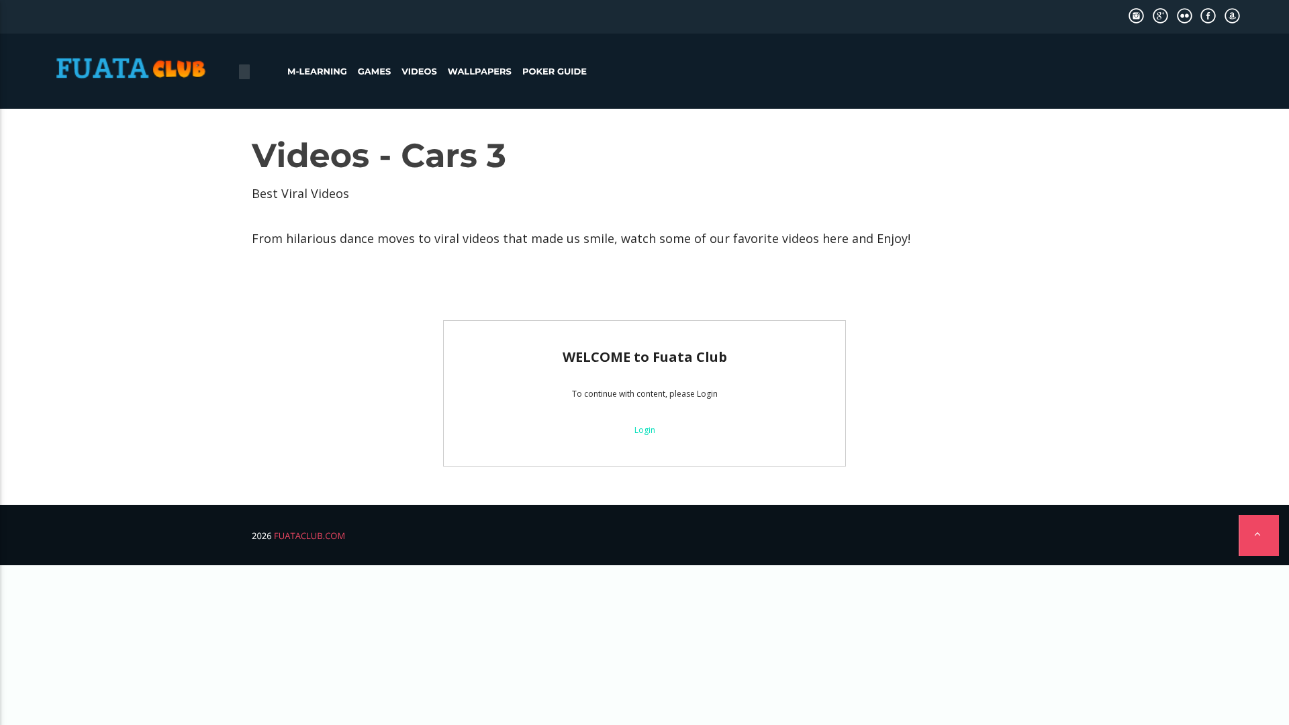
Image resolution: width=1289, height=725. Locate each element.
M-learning (317, 71)
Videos (419, 71)
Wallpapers (480, 71)
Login (644, 430)
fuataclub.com (309, 536)
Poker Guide (554, 71)
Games (374, 71)
